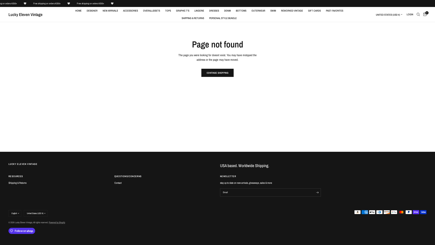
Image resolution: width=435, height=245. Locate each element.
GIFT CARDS (314, 10)
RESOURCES (15, 176)
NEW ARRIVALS (110, 10)
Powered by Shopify (57, 222)
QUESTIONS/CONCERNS (128, 176)
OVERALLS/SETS (151, 10)
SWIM (273, 10)
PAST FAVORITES (334, 10)
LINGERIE (199, 10)
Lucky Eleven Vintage (25, 14)
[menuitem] (78, 10)
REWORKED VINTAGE (292, 10)
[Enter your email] (317, 192)
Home (78, 10)
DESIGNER (92, 10)
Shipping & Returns (193, 18)
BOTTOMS (241, 10)
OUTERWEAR (258, 10)
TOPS (168, 10)
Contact (117, 183)
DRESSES (214, 10)
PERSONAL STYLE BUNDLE (223, 18)
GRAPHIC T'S (182, 10)
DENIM (227, 10)
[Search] (418, 14)
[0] (424, 14)
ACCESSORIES (130, 10)
